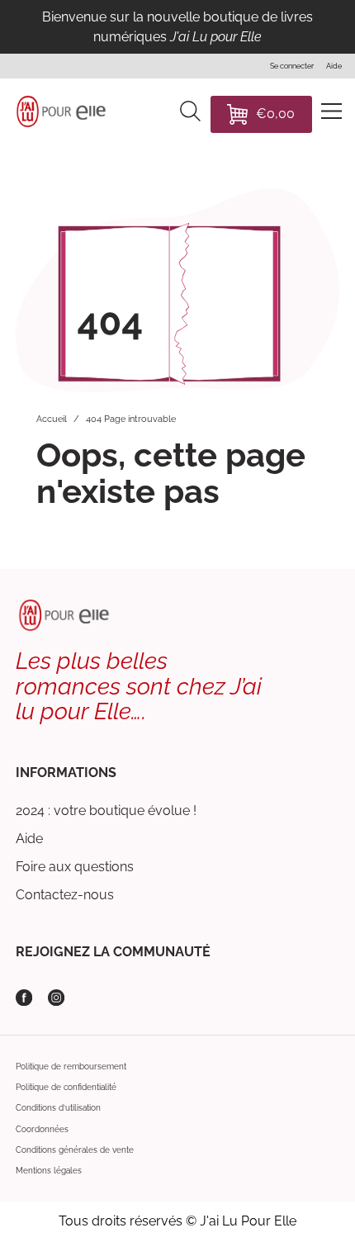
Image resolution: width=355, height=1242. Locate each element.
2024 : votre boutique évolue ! (106, 810)
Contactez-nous (65, 895)
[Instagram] (56, 997)
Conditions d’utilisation (58, 1107)
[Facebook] (24, 997)
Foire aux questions (75, 867)
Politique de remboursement (71, 1066)
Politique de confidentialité (66, 1087)
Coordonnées (42, 1129)
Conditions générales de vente (75, 1149)
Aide (29, 838)
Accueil (51, 419)
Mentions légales (49, 1170)
